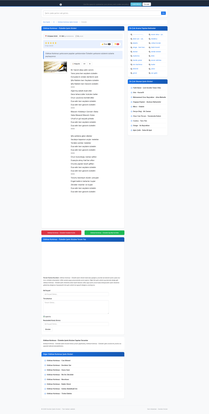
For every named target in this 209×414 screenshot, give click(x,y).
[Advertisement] (55, 107)
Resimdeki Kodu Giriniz (52, 320)
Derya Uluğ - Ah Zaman (142, 111)
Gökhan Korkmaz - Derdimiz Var (59, 365)
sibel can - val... (138, 39)
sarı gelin (154, 73)
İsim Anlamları (152, 409)
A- (90, 64)
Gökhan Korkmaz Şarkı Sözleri (68, 22)
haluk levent (155, 47)
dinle (152, 56)
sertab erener (156, 51)
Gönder (48, 329)
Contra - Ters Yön (140, 121)
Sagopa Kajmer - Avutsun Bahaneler (147, 102)
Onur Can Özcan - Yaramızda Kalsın (147, 116)
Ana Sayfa (46, 22)
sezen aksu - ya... (157, 34)
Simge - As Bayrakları (141, 125)
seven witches (156, 60)
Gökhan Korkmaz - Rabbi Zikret (59, 384)
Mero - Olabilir (138, 106)
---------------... (138, 34)
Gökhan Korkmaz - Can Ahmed (58, 360)
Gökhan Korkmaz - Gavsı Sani (58, 370)
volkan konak (156, 43)
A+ (85, 64)
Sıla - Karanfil (138, 92)
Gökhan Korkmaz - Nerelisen (58, 379)
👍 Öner (106, 44)
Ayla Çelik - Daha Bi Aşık (142, 130)
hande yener (137, 60)
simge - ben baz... (139, 47)
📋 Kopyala (76, 64)
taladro (135, 43)
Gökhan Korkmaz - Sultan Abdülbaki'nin (62, 389)
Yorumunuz (47, 298)
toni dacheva (137, 64)
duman (135, 51)
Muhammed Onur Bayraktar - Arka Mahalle (149, 97)
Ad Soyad (46, 290)
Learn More (136, 4)
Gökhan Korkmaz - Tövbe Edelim (59, 393)
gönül (135, 73)
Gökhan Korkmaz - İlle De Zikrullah (60, 375)
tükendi (135, 69)
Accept (146, 4)
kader (153, 64)
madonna (136, 56)
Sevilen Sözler (163, 409)
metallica (154, 39)
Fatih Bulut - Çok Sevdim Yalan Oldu (147, 88)
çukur (153, 69)
